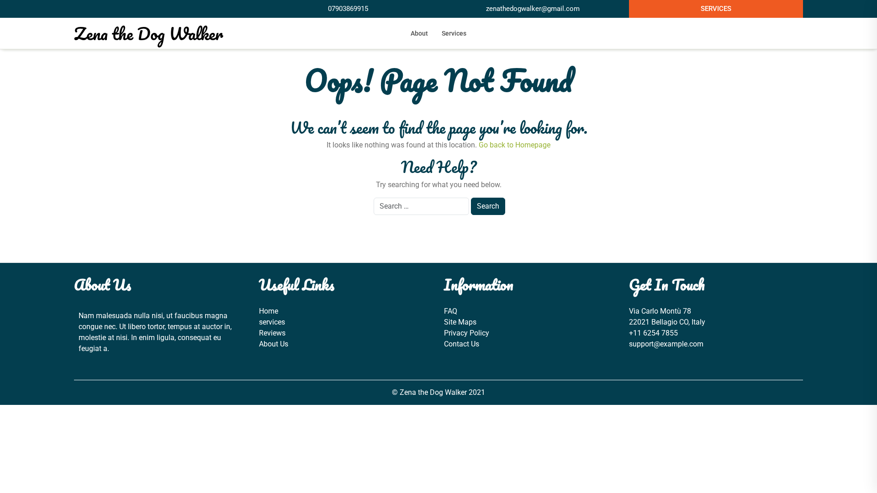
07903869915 (348, 9)
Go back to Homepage (514, 145)
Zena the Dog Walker (148, 33)
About (419, 33)
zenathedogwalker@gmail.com (533, 9)
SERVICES (716, 9)
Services (454, 33)
